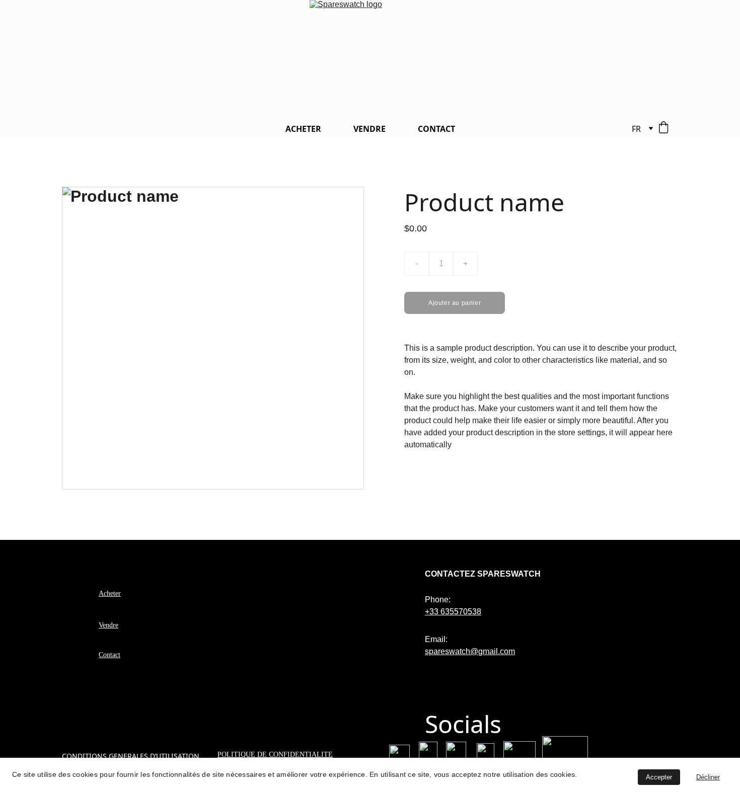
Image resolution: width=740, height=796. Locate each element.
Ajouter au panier (454, 302)
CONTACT (436, 128)
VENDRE (369, 128)
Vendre (108, 625)
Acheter (110, 593)
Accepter (659, 777)
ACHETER (303, 128)
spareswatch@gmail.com (470, 651)
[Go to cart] (663, 128)
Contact (109, 655)
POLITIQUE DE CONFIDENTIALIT (272, 754)
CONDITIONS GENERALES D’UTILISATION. (131, 756)
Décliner (708, 777)
